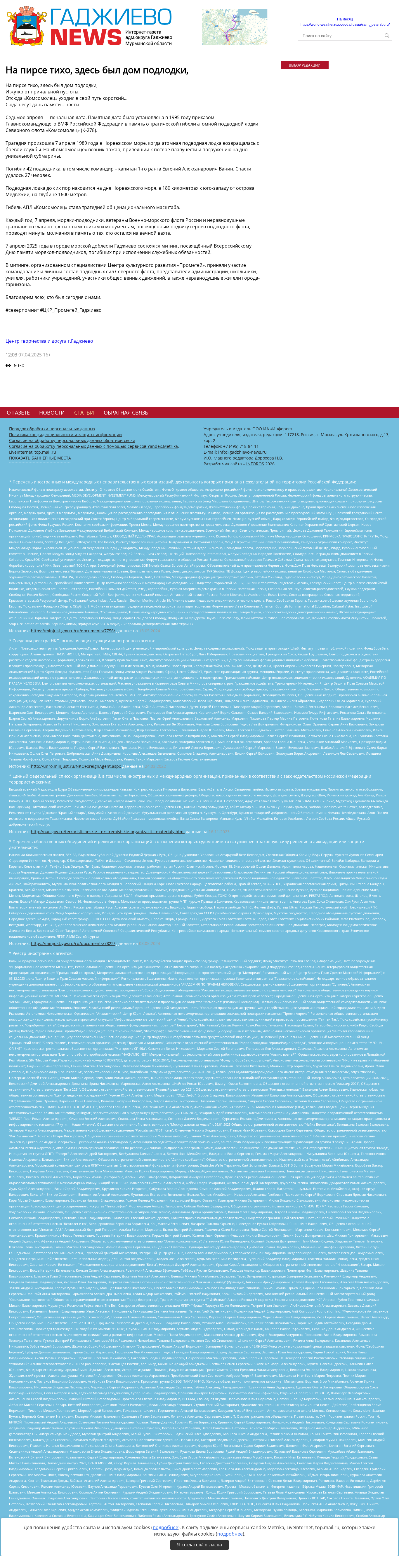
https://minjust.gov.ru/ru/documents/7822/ (73, 943)
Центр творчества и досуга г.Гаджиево (49, 341)
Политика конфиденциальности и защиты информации (65, 434)
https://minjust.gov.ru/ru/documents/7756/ (73, 630)
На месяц (345, 19)
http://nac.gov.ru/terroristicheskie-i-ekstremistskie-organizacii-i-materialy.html (108, 831)
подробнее (165, 1527)
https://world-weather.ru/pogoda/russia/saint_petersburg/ (345, 24)
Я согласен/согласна (199, 1544)
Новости (52, 412)
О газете (18, 412)
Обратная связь (126, 412)
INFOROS (255, 464)
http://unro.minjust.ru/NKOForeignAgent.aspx (76, 766)
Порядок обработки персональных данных (52, 428)
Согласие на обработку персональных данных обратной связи (72, 440)
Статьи (84, 412)
